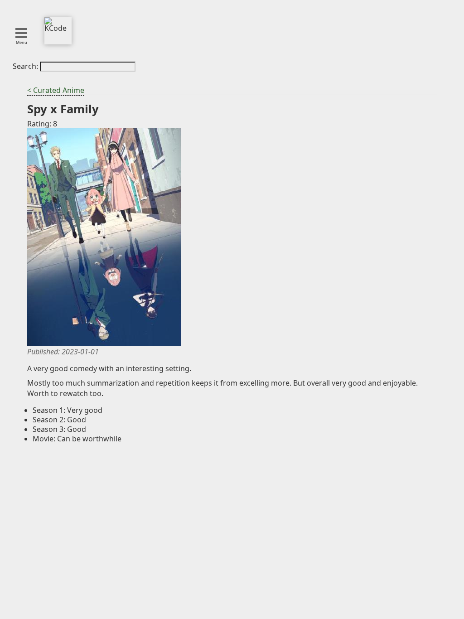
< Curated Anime (55, 90)
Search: (26, 66)
